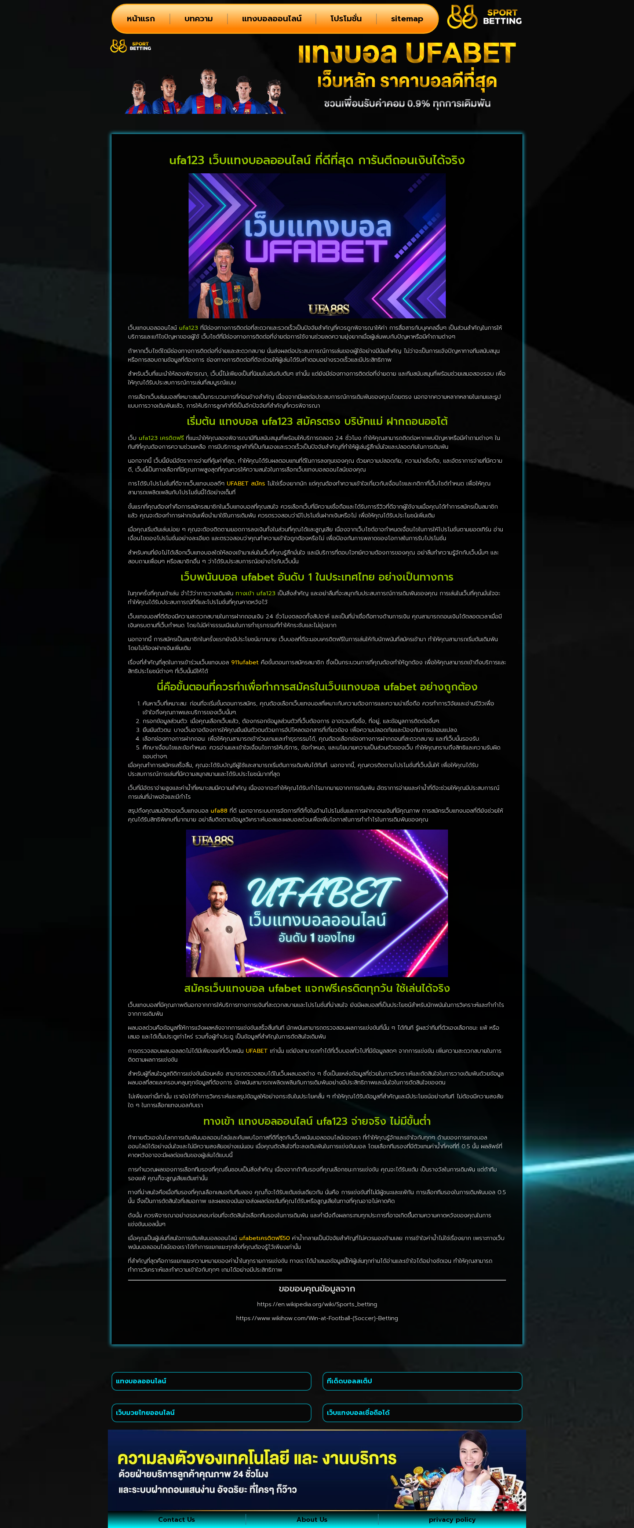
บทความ (199, 18)
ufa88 (219, 810)
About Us (312, 1519)
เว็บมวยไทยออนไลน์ (145, 1413)
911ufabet (245, 662)
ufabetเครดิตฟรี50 (264, 1238)
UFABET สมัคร (246, 483)
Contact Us (176, 1519)
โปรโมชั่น (346, 18)
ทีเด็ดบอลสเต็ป (349, 1381)
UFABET (257, 1051)
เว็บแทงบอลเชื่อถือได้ (358, 1413)
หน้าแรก (141, 18)
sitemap (407, 18)
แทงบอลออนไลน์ (272, 18)
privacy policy (452, 1519)
